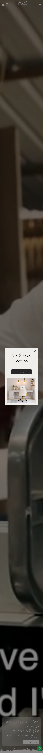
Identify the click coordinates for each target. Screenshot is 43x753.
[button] (35, 351)
